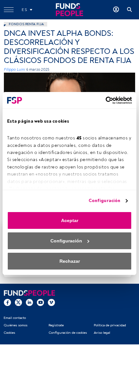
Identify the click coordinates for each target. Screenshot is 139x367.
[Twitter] (18, 302)
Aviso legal (102, 333)
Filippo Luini (14, 69)
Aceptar (69, 220)
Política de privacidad (110, 325)
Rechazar (69, 261)
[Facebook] (7, 302)
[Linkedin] (29, 302)
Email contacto (15, 318)
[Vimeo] (51, 302)
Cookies (9, 333)
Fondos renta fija (26, 24)
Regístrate (56, 325)
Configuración (104, 200)
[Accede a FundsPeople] (116, 10)
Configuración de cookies (67, 333)
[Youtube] (40, 302)
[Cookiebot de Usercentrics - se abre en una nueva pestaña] (103, 100)
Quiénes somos (15, 325)
